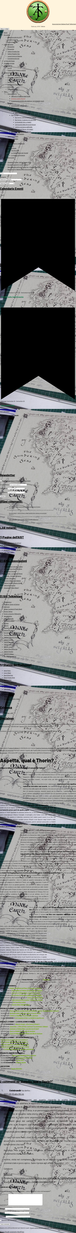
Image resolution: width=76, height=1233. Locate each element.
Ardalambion (7, 602)
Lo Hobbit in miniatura (18, 155)
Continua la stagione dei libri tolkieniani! (28, 519)
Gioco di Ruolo (11, 148)
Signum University (9, 630)
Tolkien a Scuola (12, 89)
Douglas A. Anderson (10, 682)
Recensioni (10, 82)
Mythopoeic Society (10, 571)
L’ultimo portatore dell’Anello (23, 127)
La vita (9, 68)
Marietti (6, 625)
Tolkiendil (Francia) (9, 585)
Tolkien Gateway (9, 642)
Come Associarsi (12, 42)
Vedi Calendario (4, 411)
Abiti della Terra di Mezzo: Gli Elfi (21, 132)
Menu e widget (5, 29)
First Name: (4, 488)
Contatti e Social (12, 40)
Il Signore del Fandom (17, 134)
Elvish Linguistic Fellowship (12, 614)
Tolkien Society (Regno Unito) (13, 583)
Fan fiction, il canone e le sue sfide (25, 120)
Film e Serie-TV (12, 94)
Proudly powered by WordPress (14, 1232)
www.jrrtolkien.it (5, 724)
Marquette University (10, 628)
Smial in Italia (15, 108)
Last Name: (3, 492)
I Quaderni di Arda (9, 63)
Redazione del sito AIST (14, 37)
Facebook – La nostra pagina (12, 547)
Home (5, 32)
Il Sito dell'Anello (9, 618)
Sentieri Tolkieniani (9, 578)
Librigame (10, 146)
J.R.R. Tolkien (8, 65)
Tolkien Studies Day (13, 51)
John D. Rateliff (8, 687)
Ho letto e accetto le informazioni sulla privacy (16, 481)
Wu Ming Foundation (10, 656)
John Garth (7, 689)
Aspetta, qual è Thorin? (18, 98)
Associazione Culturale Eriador (13, 566)
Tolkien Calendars (12, 139)
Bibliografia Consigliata (11, 73)
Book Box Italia (12, 513)
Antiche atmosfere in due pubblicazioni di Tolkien (28, 506)
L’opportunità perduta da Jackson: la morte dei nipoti (27, 101)
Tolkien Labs (11, 80)
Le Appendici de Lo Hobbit (23, 122)
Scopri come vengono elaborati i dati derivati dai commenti (48, 1228)
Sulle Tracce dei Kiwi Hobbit (23, 113)
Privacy (2, 1232)
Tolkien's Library (9, 654)
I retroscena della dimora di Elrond (25, 124)
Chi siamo (7, 35)
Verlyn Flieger (8, 696)
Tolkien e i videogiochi (18, 143)
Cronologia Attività (13, 58)
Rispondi (8, 1174)
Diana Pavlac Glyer (9, 677)
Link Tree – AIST (9, 552)
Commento (4, 1205)
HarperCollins (8, 616)
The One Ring (15, 150)
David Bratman (8, 675)
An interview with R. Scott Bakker (17, 165)
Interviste (10, 87)
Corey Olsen (7, 673)
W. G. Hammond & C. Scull (11, 699)
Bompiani (7, 607)
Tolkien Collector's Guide (11, 637)
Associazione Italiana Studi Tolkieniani (64, 24)
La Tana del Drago (9, 61)
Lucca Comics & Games (14, 56)
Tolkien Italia (7, 644)
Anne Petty (7, 670)
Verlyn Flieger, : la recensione (32, 513)
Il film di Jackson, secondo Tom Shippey (15, 1044)
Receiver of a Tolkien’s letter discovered (19, 169)
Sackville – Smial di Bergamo (12, 576)
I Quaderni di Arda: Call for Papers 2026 (19, 162)
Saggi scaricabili (12, 75)
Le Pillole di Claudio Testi (15, 84)
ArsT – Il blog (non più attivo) (12, 543)
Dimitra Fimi (7, 680)
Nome (2, 1209)
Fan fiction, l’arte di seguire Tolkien (25, 117)
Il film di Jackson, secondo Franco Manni (15, 1047)
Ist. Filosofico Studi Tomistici (13, 569)
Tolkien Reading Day (13, 54)
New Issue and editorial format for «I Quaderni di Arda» (24, 167)
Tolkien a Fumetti (12, 136)
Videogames (11, 141)
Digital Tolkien (8, 611)
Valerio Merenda (13, 519)
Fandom (9, 103)
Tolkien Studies (8, 651)
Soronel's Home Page (10, 633)
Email (2, 1212)
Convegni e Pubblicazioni (15, 77)
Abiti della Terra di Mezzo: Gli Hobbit (22, 129)
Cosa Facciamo (8, 44)
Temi (5, 91)
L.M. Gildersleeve (9, 692)
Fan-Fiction (14, 115)
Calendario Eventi (9, 157)
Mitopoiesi (10, 49)
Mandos (6, 623)
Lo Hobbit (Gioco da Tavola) (19, 153)
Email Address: (4, 485)
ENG (5, 160)
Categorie (3, 177)
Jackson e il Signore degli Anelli (20, 96)
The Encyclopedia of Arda (11, 635)
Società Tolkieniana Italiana (12, 581)
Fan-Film (14, 110)
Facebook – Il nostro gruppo (12, 545)
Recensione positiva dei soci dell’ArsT (14, 1040)
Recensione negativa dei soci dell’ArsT (14, 1042)
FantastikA (10, 47)
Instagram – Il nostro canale (12, 550)
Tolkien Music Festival (10, 649)
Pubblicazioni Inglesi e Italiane (16, 70)
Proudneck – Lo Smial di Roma (13, 573)
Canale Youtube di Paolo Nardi (13, 609)
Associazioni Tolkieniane (19, 106)
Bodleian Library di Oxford (11, 604)
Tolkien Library (8, 647)
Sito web (2, 1216)
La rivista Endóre (9, 621)
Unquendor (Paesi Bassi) (11, 588)
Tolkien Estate (8, 640)
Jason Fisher (8, 685)
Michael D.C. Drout (9, 694)
